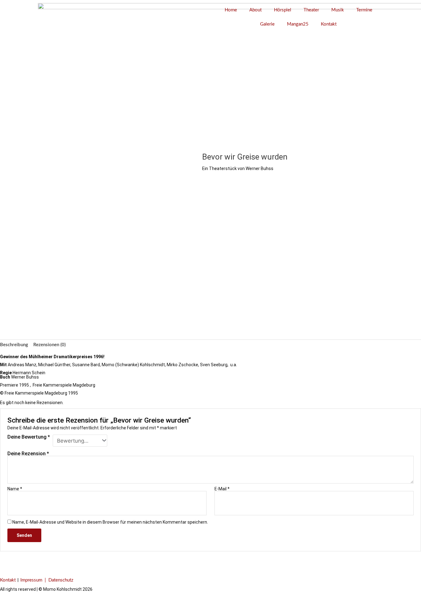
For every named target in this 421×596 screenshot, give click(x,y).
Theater (311, 10)
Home (231, 10)
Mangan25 (298, 24)
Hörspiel (282, 10)
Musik (337, 10)
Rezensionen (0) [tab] (49, 345)
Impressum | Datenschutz (46, 580)
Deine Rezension (28, 453)
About (255, 10)
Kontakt (329, 24)
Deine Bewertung (28, 437)
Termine (364, 10)
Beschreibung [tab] (14, 345)
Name (14, 489)
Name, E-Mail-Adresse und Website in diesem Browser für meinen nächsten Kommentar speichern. (110, 522)
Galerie (267, 24)
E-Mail (222, 489)
